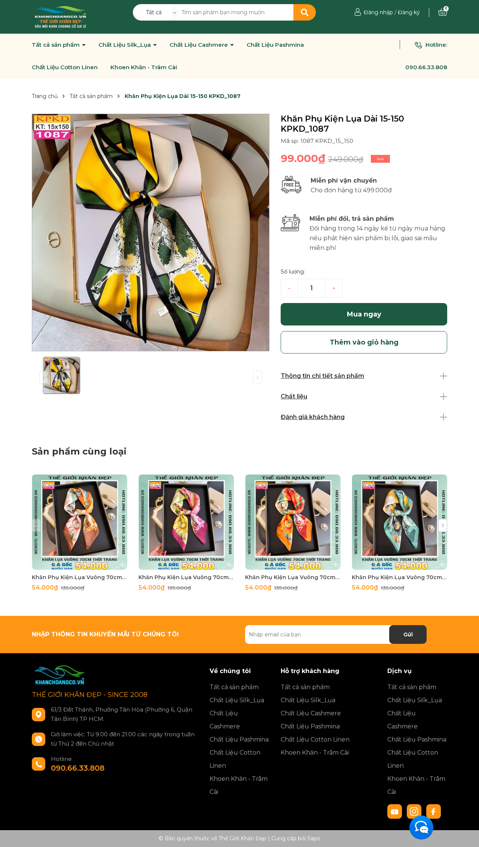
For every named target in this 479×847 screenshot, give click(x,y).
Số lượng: (293, 271)
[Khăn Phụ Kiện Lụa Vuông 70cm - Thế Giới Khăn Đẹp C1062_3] (186, 522)
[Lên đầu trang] (466, 834)
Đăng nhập (378, 12)
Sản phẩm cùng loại (79, 451)
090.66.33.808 (426, 67)
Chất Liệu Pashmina (275, 45)
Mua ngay (364, 314)
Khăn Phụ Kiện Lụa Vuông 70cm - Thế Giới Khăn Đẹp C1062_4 (79, 577)
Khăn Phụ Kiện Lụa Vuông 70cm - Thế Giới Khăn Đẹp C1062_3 (186, 577)
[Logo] (60, 16)
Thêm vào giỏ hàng (84, 563)
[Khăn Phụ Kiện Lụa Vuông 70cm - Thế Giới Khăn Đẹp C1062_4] (79, 522)
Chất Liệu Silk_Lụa (125, 45)
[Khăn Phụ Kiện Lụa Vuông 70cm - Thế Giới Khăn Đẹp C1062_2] (293, 522)
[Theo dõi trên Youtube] (395, 811)
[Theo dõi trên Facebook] (433, 811)
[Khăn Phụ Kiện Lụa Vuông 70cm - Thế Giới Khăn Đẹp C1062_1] (399, 522)
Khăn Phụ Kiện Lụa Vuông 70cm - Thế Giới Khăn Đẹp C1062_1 (399, 577)
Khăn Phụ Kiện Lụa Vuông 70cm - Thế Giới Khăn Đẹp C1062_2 (293, 577)
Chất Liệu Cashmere (199, 45)
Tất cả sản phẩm (56, 45)
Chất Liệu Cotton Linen (65, 67)
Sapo (313, 838)
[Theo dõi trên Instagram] (415, 811)
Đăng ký (409, 12)
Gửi (408, 634)
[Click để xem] (150, 232)
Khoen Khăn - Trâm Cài (143, 67)
